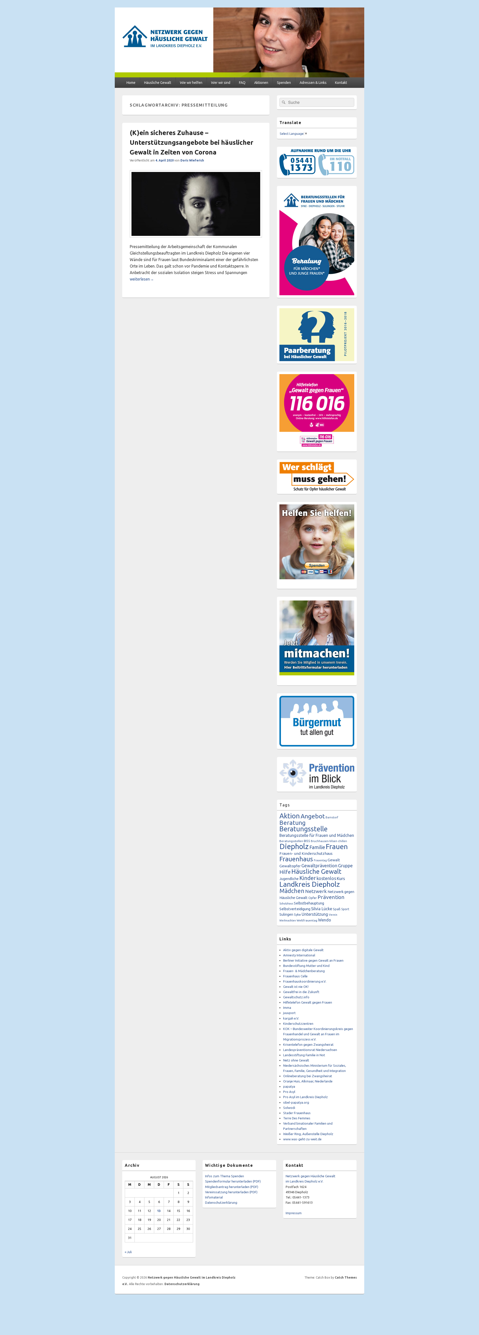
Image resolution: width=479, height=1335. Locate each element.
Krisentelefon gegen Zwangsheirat (308, 1044)
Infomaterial (214, 1197)
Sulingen (286, 914)
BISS (307, 841)
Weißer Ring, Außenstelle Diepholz (308, 1134)
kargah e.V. (291, 1018)
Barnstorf (332, 817)
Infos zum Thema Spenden (224, 1176)
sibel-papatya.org (296, 1102)
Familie (317, 847)
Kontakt (341, 83)
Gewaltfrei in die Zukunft (301, 992)
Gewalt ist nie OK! (296, 986)
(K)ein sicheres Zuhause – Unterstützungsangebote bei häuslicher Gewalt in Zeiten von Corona (191, 142)
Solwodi (289, 1107)
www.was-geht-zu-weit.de (302, 1139)
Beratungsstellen (291, 841)
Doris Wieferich (192, 160)
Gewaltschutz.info (296, 997)
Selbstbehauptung (309, 903)
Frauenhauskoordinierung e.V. (304, 981)
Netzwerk (316, 891)
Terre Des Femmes (296, 1118)
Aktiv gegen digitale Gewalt (303, 950)
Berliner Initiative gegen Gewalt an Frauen (313, 960)
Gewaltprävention (319, 865)
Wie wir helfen (191, 83)
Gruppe (345, 865)
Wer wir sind (220, 83)
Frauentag (320, 860)
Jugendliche (289, 879)
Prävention (331, 897)
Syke (297, 914)
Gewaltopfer (290, 866)
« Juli (128, 1252)
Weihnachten (287, 920)
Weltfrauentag (307, 920)
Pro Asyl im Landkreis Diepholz (305, 1097)
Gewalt (334, 860)
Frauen (337, 846)
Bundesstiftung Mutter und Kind (306, 965)
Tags (284, 805)
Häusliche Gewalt (157, 83)
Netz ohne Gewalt (296, 1060)
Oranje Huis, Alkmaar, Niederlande (308, 1081)
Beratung (292, 822)
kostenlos (326, 878)
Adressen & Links (313, 83)
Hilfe (285, 872)
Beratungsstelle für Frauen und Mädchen (316, 835)
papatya (289, 1086)
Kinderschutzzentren (298, 1023)
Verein (333, 914)
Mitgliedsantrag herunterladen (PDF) (231, 1186)
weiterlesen (142, 279)
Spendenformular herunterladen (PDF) (233, 1181)
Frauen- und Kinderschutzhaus (306, 853)
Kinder (307, 878)
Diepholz (294, 846)
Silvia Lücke (321, 908)
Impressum (294, 1213)
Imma (287, 1007)
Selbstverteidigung (294, 909)
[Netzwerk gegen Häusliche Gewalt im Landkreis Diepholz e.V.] (239, 76)
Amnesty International (299, 955)
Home (130, 83)
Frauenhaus (296, 859)
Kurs (341, 878)
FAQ (242, 83)
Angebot (313, 816)
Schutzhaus (286, 903)
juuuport (289, 1013)
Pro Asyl (289, 1091)
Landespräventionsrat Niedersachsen (310, 1049)
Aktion (289, 816)
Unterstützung (315, 914)
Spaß (337, 909)
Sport (345, 909)
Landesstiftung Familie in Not (304, 1055)
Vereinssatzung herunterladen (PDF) (231, 1192)
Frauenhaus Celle (295, 976)
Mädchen (291, 891)
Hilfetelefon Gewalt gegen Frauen (307, 1002)
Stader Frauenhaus (297, 1113)
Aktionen (261, 83)
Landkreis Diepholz (309, 884)
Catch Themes (346, 1277)
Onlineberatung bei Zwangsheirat (307, 1076)
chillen (342, 841)
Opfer (312, 897)
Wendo (324, 920)
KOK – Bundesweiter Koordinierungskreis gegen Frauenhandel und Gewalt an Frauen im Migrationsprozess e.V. (318, 1034)
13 (159, 1210)
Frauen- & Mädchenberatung (304, 971)
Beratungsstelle (303, 829)
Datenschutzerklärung (221, 1202)
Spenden (284, 83)
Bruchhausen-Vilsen (324, 841)
